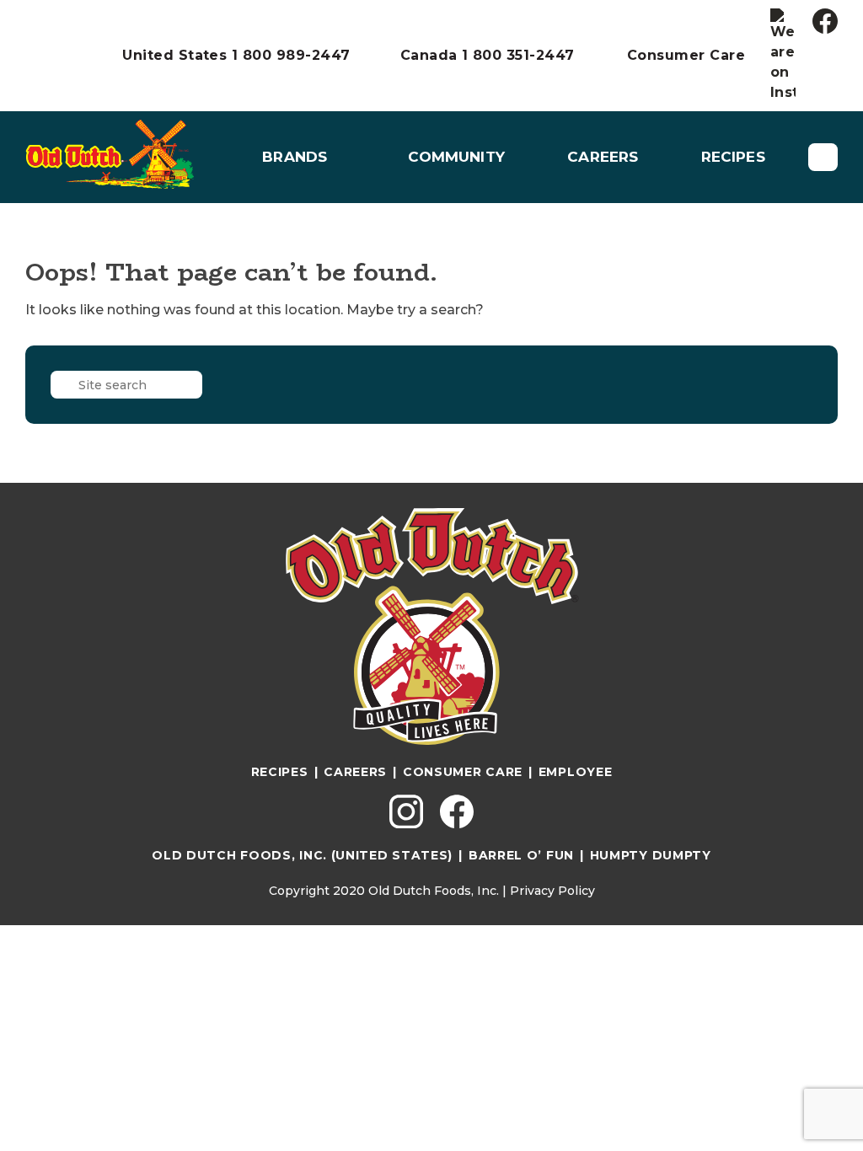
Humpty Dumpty (650, 855)
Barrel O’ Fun (521, 855)
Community (456, 156)
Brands (294, 156)
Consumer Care (686, 55)
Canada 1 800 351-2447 (487, 55)
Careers (602, 156)
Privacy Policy (552, 890)
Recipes (733, 156)
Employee (576, 771)
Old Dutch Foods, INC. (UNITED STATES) (302, 855)
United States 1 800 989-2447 (236, 55)
